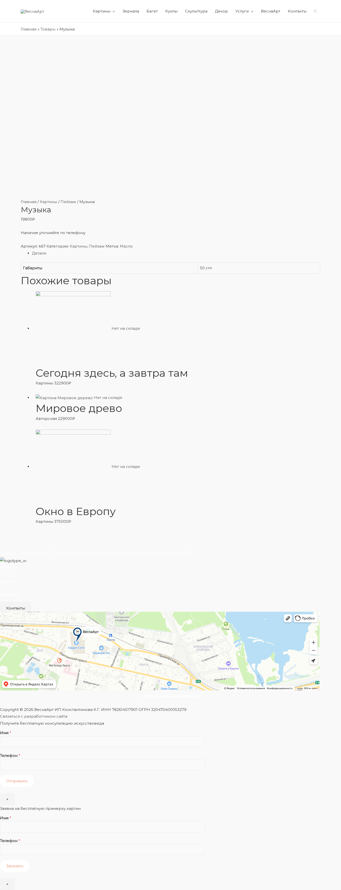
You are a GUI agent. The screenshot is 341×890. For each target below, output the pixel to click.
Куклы (171, 11)
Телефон (10, 755)
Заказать (14, 866)
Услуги (242, 11)
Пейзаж (68, 201)
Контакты (297, 11)
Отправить (16, 781)
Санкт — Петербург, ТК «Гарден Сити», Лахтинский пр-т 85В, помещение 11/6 (96, 553)
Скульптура (196, 11)
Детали (39, 253)
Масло (126, 246)
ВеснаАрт (270, 11)
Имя (5, 732)
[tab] (176, 253)
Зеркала (131, 11)
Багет (152, 11)
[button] (15, 608)
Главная (28, 201)
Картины (101, 11)
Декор (221, 11)
